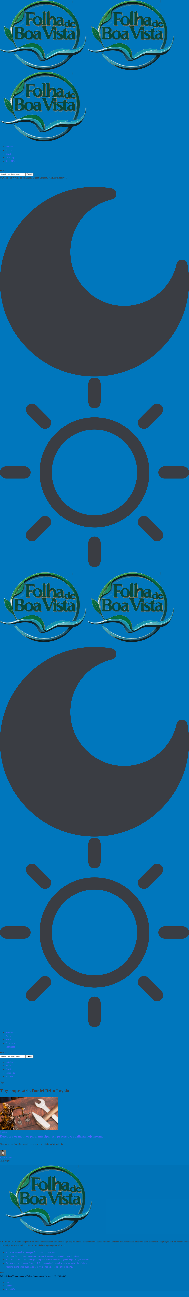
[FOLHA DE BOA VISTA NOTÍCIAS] (94, 71)
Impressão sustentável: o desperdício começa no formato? (30, 1252)
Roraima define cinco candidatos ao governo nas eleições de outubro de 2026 (39, 1267)
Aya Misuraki (6, 1157)
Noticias (3, 1132)
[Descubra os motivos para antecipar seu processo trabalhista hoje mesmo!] (29, 1113)
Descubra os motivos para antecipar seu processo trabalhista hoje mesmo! (52, 1136)
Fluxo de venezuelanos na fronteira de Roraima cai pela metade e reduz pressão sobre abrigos (46, 1263)
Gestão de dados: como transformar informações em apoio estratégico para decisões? (42, 1256)
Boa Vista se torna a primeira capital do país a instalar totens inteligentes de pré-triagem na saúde (47, 1259)
